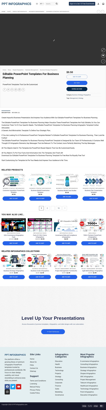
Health (57, 374)
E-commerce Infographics (89, 371)
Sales (57, 399)
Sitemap (33, 381)
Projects (58, 383)
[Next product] (98, 16)
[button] (37, 8)
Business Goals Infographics (40, 280)
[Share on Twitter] (8, 94)
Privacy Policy (35, 400)
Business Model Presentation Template (40, 201)
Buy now (77, 87)
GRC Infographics (86, 386)
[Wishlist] (103, 60)
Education (58, 371)
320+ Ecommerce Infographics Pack (13, 246)
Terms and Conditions (38, 390)
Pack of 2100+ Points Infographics (40, 246)
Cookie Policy (35, 403)
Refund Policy (35, 396)
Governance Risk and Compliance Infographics (66, 246)
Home (3, 16)
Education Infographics (88, 405)
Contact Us (34, 378)
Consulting (59, 389)
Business (58, 377)
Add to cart (77, 81)
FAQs (32, 375)
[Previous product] (102, 16)
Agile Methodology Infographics (92, 280)
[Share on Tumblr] (23, 94)
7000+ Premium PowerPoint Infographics (92, 246)
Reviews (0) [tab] (16, 117)
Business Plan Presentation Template (93, 201)
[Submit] (56, 8)
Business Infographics (88, 377)
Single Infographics (20, 16)
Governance (59, 405)
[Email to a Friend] (12, 94)
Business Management (36, 16)
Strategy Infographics (88, 380)
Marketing (58, 402)
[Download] (103, 66)
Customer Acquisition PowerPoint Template (13, 201)
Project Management (88, 389)
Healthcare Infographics (89, 395)
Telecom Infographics (88, 392)
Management (74, 102)
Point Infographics (87, 402)
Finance (58, 395)
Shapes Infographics (87, 383)
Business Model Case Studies (67, 200)
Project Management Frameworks (66, 280)
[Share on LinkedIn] (19, 94)
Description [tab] (6, 117)
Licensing (33, 393)
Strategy (80, 102)
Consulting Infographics (89, 374)
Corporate (58, 392)
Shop (9, 16)
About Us (33, 372)
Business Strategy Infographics (57, 16)
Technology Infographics (89, 399)
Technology (59, 380)
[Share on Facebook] (4, 94)
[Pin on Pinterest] (15, 94)
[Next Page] (65, 218)
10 (59, 218)
